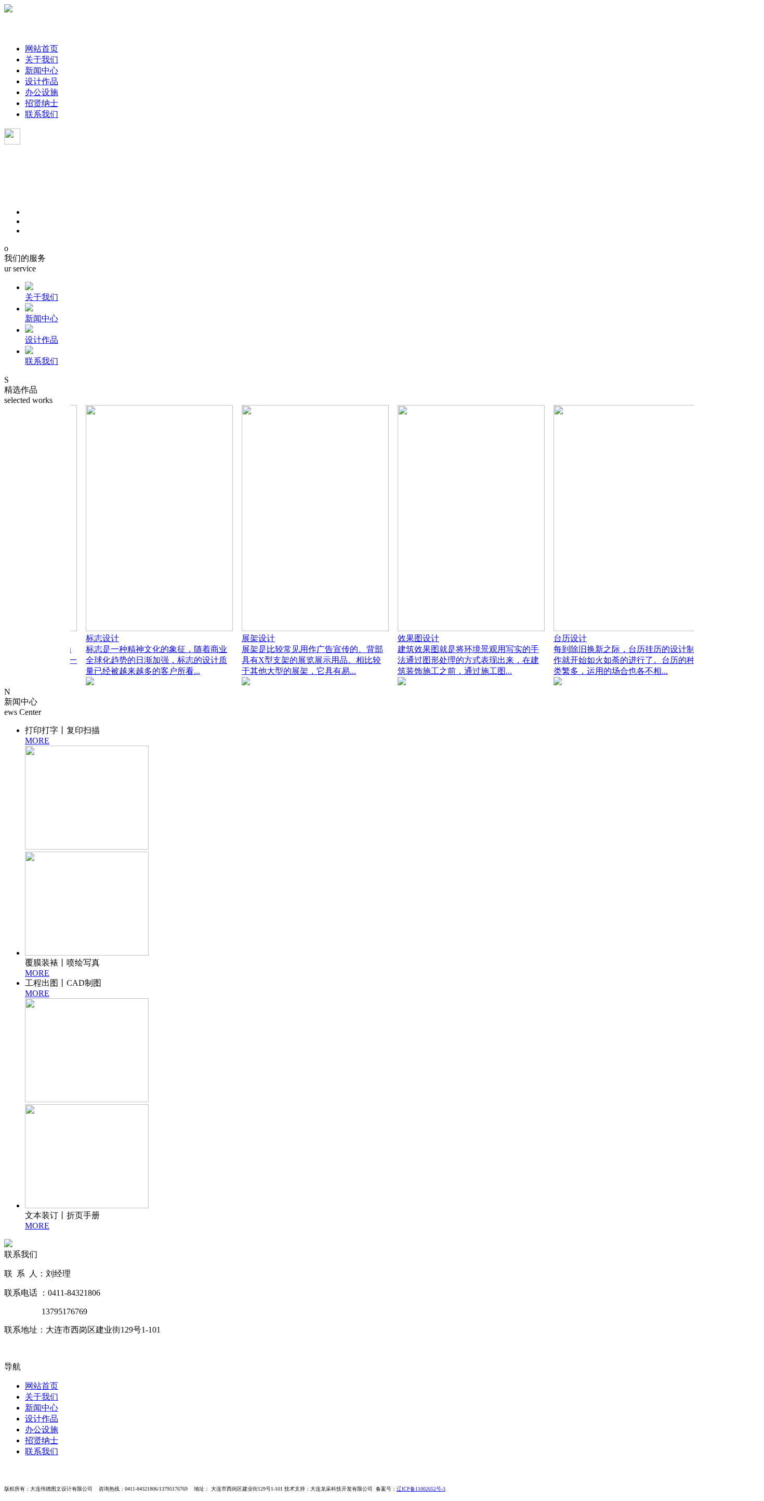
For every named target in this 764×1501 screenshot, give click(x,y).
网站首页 (41, 48)
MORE (37, 740)
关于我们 (41, 59)
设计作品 (41, 81)
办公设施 (41, 92)
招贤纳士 (41, 103)
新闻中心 (41, 70)
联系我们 (41, 114)
